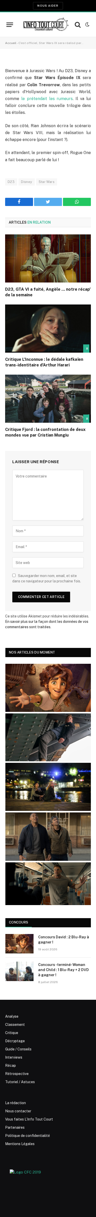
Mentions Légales (20, 1144)
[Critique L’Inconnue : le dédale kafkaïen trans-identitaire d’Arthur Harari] (48, 329)
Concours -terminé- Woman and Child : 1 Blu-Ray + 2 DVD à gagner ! (63, 970)
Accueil (10, 43)
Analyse (11, 1016)
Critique (11, 1033)
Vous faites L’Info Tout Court (29, 1119)
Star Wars (47, 182)
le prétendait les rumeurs (47, 98)
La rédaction (15, 1103)
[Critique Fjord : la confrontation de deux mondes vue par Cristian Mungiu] (48, 399)
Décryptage (15, 1041)
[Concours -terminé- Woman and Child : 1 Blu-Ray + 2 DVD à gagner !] (19, 971)
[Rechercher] (78, 24)
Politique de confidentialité (27, 1136)
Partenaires (15, 1127)
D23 (11, 182)
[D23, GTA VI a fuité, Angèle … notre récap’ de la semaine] (48, 258)
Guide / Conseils (18, 1049)
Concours (18, 922)
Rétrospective (17, 1074)
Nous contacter (18, 1111)
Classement (15, 1025)
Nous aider (47, 5)
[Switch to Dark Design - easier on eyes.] (87, 24)
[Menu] (9, 24)
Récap (10, 1065)
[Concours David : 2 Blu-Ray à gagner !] (19, 943)
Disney (26, 182)
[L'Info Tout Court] (45, 24)
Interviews (13, 1057)
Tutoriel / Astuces (20, 1082)
